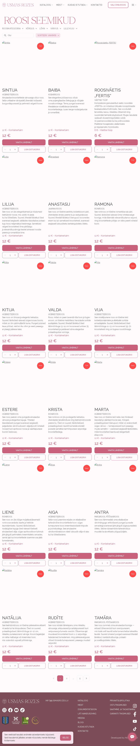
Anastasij (59, 204)
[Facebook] (135, 714)
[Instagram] (135, 706)
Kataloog (83, 701)
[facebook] (10, 710)
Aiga (53, 512)
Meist (80, 705)
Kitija (8, 309)
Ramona (103, 204)
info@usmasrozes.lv (57, 701)
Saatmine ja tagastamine (122, 709)
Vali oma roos (118, 5)
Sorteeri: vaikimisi (47, 35)
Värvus (54, 28)
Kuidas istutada (86, 727)
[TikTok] (135, 729)
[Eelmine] (54, 678)
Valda (54, 309)
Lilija (8, 204)
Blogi (81, 722)
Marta (101, 409)
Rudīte (55, 617)
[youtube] (16, 710)
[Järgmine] (86, 678)
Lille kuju (69, 28)
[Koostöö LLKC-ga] (35, 720)
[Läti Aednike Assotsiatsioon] (26, 720)
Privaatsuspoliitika (120, 701)
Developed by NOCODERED (124, 738)
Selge (65, 738)
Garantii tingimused (120, 714)
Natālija (11, 617)
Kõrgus (30, 28)
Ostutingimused (118, 705)
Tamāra (102, 617)
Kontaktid (96, 5)
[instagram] (4, 710)
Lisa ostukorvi (32, 149)
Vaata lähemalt (24, 142)
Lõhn (42, 28)
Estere (10, 409)
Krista (55, 409)
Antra (101, 512)
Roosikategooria (11, 28)
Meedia (81, 718)
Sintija (9, 90)
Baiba (54, 90)
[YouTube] (135, 721)
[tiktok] (22, 710)
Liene (8, 512)
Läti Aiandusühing (87, 714)
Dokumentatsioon (87, 709)
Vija (98, 309)
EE (133, 5)
